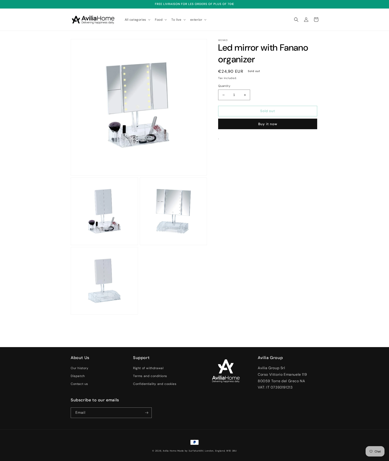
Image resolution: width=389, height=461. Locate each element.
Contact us (79, 384)
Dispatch (78, 376)
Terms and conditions (150, 376)
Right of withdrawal (148, 368)
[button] (137, 19)
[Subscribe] (147, 412)
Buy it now (267, 124)
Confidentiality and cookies (154, 384)
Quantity (224, 86)
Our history (79, 368)
